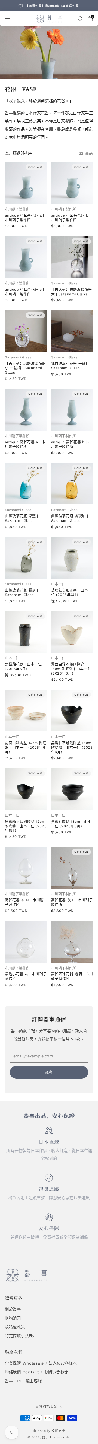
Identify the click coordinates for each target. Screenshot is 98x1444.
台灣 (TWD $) (46, 1406)
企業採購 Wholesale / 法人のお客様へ (41, 1363)
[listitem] (49, 5)
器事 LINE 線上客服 (23, 1381)
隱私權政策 (15, 1327)
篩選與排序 (22, 153)
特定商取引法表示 (21, 1336)
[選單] (7, 18)
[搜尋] (80, 18)
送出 (49, 1072)
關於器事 (13, 1309)
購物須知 (13, 1318)
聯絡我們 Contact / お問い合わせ (36, 1372)
